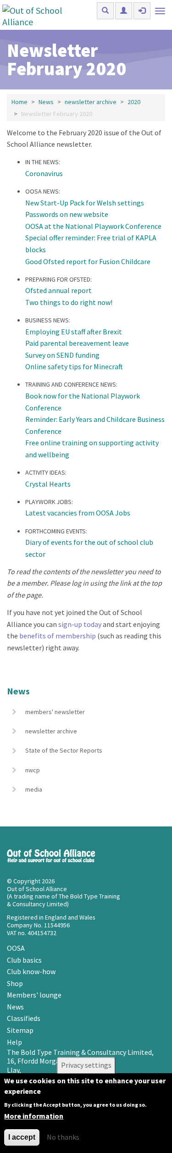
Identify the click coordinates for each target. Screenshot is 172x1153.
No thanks (63, 1137)
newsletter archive (91, 102)
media (33, 789)
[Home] (42, 15)
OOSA (16, 948)
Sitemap (20, 1030)
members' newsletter (55, 712)
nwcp (32, 770)
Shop (15, 983)
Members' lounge (34, 994)
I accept (21, 1137)
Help (14, 1042)
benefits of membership (57, 635)
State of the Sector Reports (63, 750)
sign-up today (79, 624)
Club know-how (31, 971)
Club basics (24, 960)
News (46, 102)
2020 (134, 102)
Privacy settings (86, 1065)
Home (19, 102)
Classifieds (23, 1018)
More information (33, 1115)
